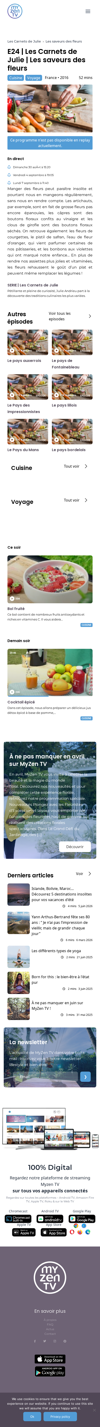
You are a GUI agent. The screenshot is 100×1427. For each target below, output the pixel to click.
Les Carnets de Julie (24, 41)
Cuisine (15, 77)
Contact (50, 1333)
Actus (50, 1329)
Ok (32, 1416)
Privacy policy (60, 1416)
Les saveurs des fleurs (64, 41)
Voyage (33, 77)
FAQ (50, 1324)
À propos (50, 1320)
